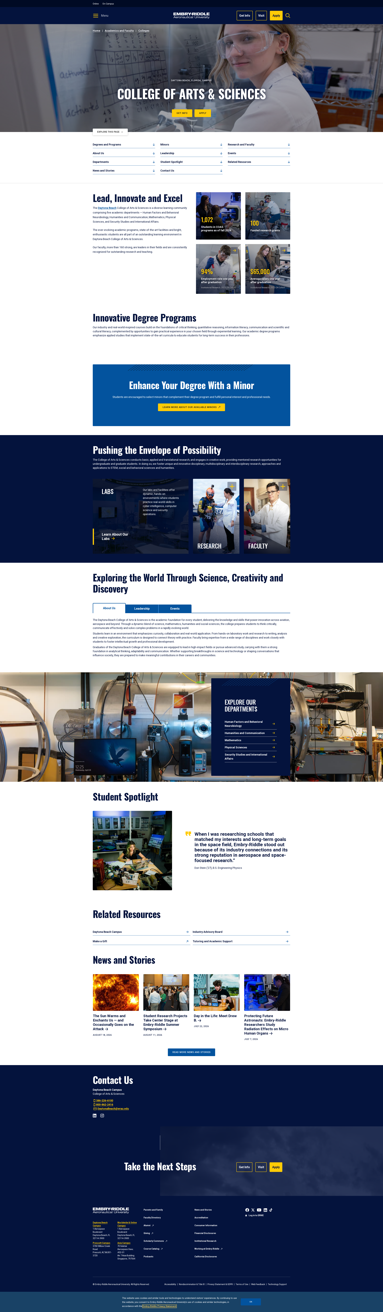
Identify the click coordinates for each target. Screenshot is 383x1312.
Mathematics (233, 740)
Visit (261, 15)
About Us (98, 153)
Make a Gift (100, 941)
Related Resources (239, 161)
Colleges (143, 30)
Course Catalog (151, 1249)
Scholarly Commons (154, 1241)
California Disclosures (205, 1256)
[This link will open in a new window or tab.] (247, 1209)
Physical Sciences (236, 747)
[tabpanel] (191, 637)
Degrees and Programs (107, 144)
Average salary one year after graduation (265, 275)
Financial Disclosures (205, 1233)
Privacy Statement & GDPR (220, 1284)
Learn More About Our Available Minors (190, 407)
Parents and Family (153, 1210)
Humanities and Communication (245, 733)
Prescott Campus (101, 1243)
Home (96, 30)
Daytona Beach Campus (107, 931)
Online (96, 4)
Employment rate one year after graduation (217, 275)
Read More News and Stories (191, 1052)
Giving (147, 1233)
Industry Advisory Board (207, 931)
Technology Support (277, 1284)
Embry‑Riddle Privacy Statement (159, 1306)
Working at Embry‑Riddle (206, 1249)
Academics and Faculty (119, 30)
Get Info (244, 15)
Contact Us (167, 170)
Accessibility (170, 1284)
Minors (164, 144)
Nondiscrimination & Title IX (192, 1284)
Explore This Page (108, 132)
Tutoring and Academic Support (212, 941)
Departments (101, 161)
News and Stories (103, 170)
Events (232, 153)
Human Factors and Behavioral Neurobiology (244, 723)
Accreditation (201, 1217)
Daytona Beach (107, 207)
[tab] (109, 608)
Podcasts (148, 1256)
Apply (202, 113)
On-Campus (108, 4)
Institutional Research (205, 1241)
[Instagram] (102, 1115)
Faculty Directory (152, 1217)
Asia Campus (123, 1243)
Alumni (147, 1225)
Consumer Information (205, 1225)
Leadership (167, 153)
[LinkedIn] (94, 1115)
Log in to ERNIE (256, 1215)
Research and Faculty (241, 144)
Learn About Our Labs (115, 536)
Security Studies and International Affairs (246, 756)
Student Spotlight (171, 161)
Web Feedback (258, 1284)
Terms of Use (242, 1284)
